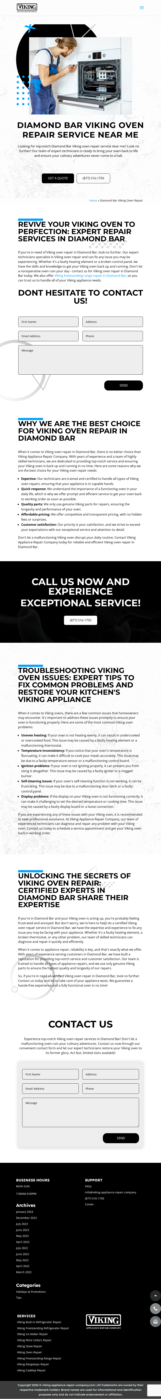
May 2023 (22, 1236)
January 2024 (24, 1212)
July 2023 (22, 1224)
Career (89, 1204)
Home (93, 200)
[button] (155, 1321)
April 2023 (22, 1242)
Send (124, 385)
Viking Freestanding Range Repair (39, 1358)
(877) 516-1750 (93, 178)
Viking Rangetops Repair (33, 1364)
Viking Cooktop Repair (31, 1370)
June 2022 (22, 1254)
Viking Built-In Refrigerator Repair (39, 1322)
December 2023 (26, 1218)
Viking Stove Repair (29, 1346)
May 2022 (22, 1260)
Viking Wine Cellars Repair (34, 1340)
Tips (19, 1297)
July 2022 (22, 1248)
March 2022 (24, 1272)
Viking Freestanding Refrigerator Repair (43, 1328)
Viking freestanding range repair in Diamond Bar (90, 275)
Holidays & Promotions (31, 1292)
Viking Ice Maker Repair (32, 1334)
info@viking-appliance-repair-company (110, 1192)
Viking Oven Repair (29, 1352)
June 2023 (22, 1230)
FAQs (88, 1186)
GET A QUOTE (58, 178)
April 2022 (22, 1266)
